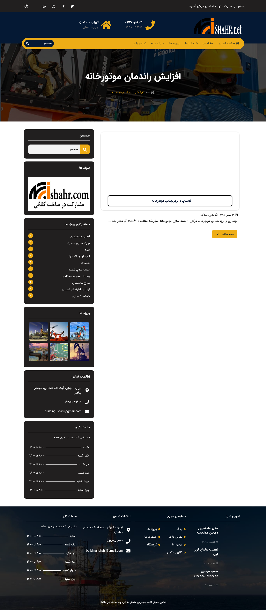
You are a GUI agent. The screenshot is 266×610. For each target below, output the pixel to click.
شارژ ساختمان (81, 282)
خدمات (85, 263)
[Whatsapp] (44, 6)
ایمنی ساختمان (80, 236)
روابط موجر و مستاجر (76, 276)
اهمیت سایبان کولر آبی (206, 551)
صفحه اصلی (227, 43)
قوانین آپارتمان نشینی (76, 289)
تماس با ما (139, 43)
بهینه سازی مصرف (78, 243)
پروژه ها (174, 43)
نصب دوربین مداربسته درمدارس (206, 573)
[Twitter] (72, 6)
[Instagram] (53, 6)
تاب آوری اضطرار (79, 256)
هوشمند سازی (81, 296)
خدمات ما (191, 43)
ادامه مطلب (231, 134)
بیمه (87, 249)
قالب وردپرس (144, 602)
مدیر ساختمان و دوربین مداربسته (207, 530)
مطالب (209, 43)
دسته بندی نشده (79, 269)
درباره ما (158, 43)
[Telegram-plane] (63, 6)
